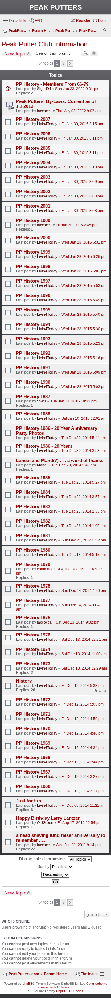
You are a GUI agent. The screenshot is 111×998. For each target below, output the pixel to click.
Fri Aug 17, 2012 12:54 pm (79, 823)
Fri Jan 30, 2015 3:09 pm (82, 182)
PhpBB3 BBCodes (69, 991)
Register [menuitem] (83, 20)
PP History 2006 (33, 133)
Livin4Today (47, 124)
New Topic (15, 53)
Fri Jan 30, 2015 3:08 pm (82, 210)
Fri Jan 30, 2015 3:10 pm (82, 167)
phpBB (27, 983)
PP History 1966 (33, 786)
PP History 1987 (33, 396)
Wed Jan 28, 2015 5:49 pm (83, 300)
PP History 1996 (33, 295)
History (24, 681)
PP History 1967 (33, 772)
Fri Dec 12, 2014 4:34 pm (82, 748)
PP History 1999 (33, 252)
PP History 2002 (33, 191)
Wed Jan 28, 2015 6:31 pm (83, 242)
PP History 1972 (33, 699)
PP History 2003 (33, 177)
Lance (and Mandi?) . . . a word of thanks (59, 460)
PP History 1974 (33, 649)
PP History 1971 (33, 714)
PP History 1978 (33, 586)
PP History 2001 (33, 206)
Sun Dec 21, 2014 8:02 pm (83, 540)
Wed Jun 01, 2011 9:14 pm (78, 845)
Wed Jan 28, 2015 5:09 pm (83, 372)
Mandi (42, 465)
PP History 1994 (33, 324)
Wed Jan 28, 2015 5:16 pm (83, 358)
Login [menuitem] (103, 20)
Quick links (18, 20)
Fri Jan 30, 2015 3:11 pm (82, 138)
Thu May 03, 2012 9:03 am (78, 111)
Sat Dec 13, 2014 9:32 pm (77, 622)
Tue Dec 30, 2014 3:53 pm (83, 451)
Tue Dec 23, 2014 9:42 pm (73, 465)
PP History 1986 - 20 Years (44, 446)
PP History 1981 (33, 535)
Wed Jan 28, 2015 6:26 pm (83, 257)
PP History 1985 (33, 477)
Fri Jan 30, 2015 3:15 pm (82, 124)
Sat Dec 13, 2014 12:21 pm (84, 639)
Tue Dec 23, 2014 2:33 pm (83, 511)
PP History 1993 (33, 338)
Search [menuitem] (105, 31)
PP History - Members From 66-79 (52, 84)
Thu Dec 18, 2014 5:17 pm (83, 554)
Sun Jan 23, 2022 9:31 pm (77, 89)
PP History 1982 (33, 521)
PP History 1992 (33, 353)
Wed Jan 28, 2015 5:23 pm (83, 343)
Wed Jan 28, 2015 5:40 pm (83, 314)
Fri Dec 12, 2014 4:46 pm (82, 733)
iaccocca (44, 111)
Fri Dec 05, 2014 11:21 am (83, 805)
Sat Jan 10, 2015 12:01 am (83, 418)
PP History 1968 (33, 757)
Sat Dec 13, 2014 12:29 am (84, 668)
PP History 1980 (33, 550)
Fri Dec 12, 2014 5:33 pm (82, 685)
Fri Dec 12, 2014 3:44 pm (82, 762)
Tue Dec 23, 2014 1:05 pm (83, 526)
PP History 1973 (33, 663)
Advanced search (94, 53)
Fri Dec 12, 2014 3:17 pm (82, 791)
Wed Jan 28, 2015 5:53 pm (83, 285)
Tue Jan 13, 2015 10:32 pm (74, 401)
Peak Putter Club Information (45, 44)
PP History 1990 (33, 382)
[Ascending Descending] (55, 875)
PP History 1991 (33, 367)
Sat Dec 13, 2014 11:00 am (84, 654)
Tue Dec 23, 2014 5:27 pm (83, 482)
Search (85, 53)
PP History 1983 (33, 506)
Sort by (44, 867)
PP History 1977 (33, 600)
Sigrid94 (44, 89)
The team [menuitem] (89, 974)
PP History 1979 (33, 564)
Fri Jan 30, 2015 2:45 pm (76, 225)
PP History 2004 (33, 162)
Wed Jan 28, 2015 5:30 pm (83, 329)
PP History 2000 (33, 237)
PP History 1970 (33, 728)
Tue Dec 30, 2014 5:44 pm (83, 438)
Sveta (42, 401)
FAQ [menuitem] (38, 20)
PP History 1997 (33, 281)
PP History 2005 (33, 148)
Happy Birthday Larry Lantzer (48, 818)
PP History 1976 (33, 634)
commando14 (48, 569)
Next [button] (70, 63)
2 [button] (63, 63)
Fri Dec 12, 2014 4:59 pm (82, 719)
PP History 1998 (33, 266)
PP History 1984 (33, 492)
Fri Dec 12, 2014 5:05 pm (82, 704)
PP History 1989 (33, 220)
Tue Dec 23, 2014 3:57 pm (83, 497)
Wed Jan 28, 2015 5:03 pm (83, 387)
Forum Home (55, 974)
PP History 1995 (33, 309)
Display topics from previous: (43, 859)
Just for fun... (30, 800)
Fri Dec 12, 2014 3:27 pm (82, 776)
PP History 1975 (33, 617)
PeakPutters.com (24, 974)
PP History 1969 (33, 743)
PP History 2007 (33, 119)
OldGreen (45, 823)
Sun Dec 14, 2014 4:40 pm (83, 590)
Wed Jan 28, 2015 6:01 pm (83, 271)
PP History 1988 (33, 413)
